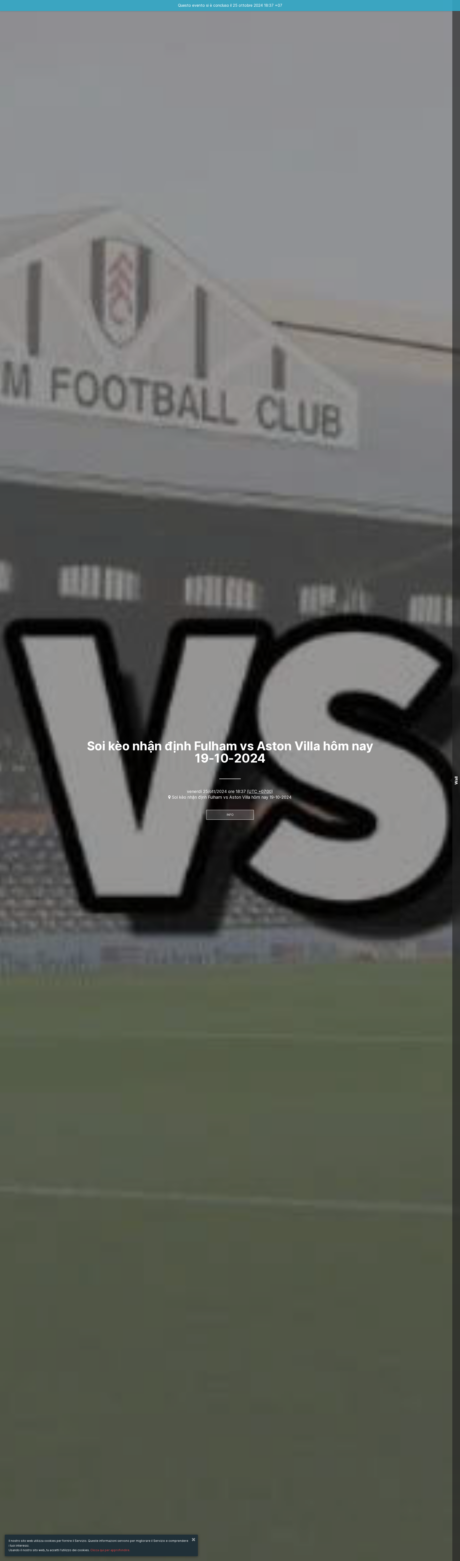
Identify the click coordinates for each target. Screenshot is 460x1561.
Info (230, 814)
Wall (456, 780)
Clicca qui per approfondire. (110, 1550)
